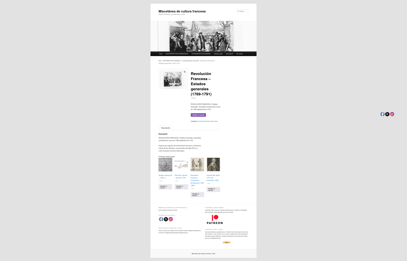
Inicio (160, 54)
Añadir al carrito (198, 115)
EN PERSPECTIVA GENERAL (201, 54)
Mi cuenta (240, 54)
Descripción (165, 128)
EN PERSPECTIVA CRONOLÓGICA (177, 54)
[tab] (166, 128)
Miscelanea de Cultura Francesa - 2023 (203, 254)
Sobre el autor (218, 54)
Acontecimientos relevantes (190, 61)
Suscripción (229, 54)
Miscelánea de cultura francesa (182, 11)
